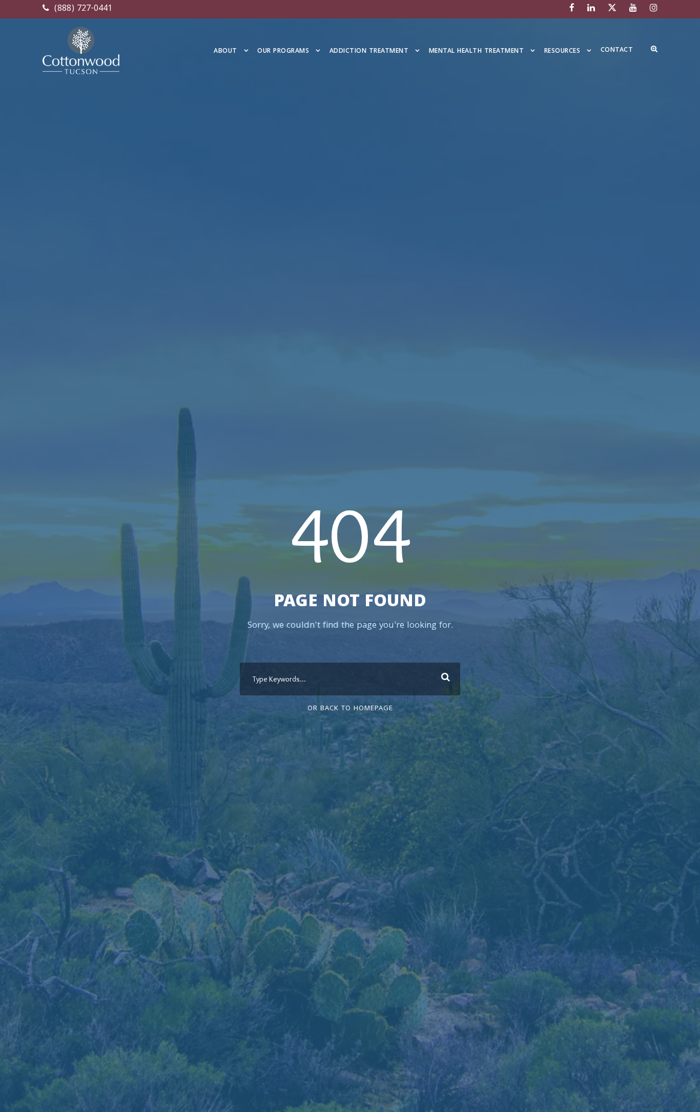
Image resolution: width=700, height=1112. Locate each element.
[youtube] (633, 9)
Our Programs (283, 51)
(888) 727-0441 (82, 9)
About (225, 51)
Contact (617, 50)
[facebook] (571, 9)
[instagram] (653, 9)
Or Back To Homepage (350, 708)
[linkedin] (591, 9)
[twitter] (612, 9)
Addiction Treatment (369, 51)
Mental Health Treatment (476, 51)
